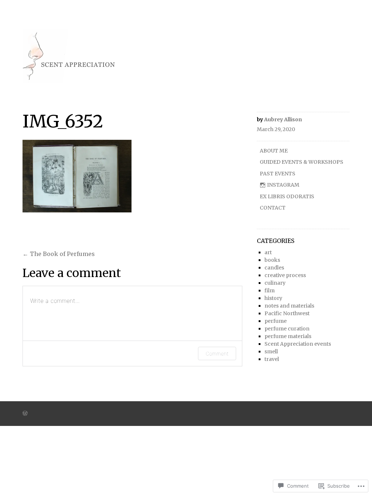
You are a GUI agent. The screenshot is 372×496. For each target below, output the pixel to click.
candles (274, 267)
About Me (274, 150)
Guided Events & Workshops (301, 162)
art (268, 252)
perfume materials (287, 336)
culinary (275, 283)
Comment (217, 353)
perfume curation (287, 328)
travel (271, 359)
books (272, 260)
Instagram (283, 185)
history (273, 298)
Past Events (277, 173)
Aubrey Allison (283, 119)
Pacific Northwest (287, 313)
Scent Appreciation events (297, 344)
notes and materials (289, 305)
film (269, 290)
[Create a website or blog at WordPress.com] (25, 413)
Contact (273, 207)
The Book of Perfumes (59, 253)
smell (271, 351)
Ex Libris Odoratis (287, 196)
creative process (285, 275)
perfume (275, 321)
